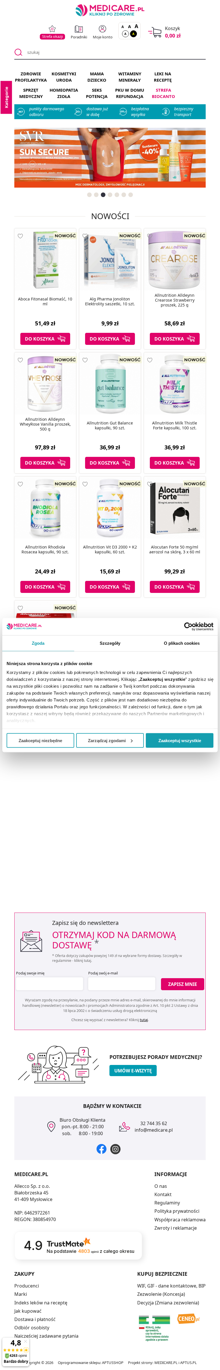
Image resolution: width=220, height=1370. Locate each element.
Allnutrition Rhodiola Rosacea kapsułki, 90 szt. (45, 550)
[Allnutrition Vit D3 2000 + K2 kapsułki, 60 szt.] (110, 507)
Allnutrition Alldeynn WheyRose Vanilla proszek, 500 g (45, 424)
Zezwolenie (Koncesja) (161, 1294)
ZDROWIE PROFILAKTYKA (31, 77)
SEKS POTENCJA (96, 93)
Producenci (26, 1286)
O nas (160, 1186)
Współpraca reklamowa (180, 1219)
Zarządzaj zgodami (107, 740)
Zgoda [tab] (38, 642)
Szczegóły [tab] (110, 642)
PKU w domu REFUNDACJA (129, 93)
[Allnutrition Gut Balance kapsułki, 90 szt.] (110, 383)
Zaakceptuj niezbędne (40, 740)
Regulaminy (167, 1203)
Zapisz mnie (182, 984)
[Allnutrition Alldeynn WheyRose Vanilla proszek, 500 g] (45, 383)
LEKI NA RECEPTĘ (163, 77)
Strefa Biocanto (163, 93)
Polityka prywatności (176, 1211)
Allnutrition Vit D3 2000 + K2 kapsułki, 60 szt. (110, 550)
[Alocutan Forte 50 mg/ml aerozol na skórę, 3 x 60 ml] (174, 507)
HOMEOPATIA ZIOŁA (64, 93)
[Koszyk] (155, 32)
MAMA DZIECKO (96, 77)
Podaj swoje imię (30, 973)
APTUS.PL (188, 1362)
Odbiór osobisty (31, 1327)
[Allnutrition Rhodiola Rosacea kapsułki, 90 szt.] (45, 507)
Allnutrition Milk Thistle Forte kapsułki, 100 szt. (174, 426)
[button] (89, 194)
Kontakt (163, 1194)
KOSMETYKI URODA (64, 77)
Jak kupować (28, 1311)
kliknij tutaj (82, 960)
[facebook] (102, 1149)
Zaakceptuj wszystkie (179, 740)
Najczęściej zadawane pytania (46, 1336)
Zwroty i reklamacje (175, 1228)
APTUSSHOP (112, 1362)
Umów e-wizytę (133, 1071)
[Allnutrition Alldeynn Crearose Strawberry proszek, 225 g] (174, 259)
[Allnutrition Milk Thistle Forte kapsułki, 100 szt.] (174, 383)
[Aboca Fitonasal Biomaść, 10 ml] (45, 259)
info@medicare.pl (154, 1130)
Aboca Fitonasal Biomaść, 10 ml (45, 301)
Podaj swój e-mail (103, 973)
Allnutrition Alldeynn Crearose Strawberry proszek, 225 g (175, 300)
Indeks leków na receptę (40, 1303)
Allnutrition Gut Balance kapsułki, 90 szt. (110, 426)
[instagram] (115, 1149)
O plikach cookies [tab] (182, 642)
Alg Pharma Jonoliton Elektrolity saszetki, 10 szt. (110, 301)
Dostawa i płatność (35, 1319)
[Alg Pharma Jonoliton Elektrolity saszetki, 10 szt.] (110, 259)
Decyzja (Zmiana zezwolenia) (168, 1303)
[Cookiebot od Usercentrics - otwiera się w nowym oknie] (188, 626)
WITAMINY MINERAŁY (129, 77)
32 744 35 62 (153, 1123)
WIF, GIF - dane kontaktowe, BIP (171, 1286)
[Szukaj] (18, 52)
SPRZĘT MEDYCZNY (31, 93)
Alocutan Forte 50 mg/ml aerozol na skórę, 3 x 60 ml (174, 550)
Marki (20, 1294)
